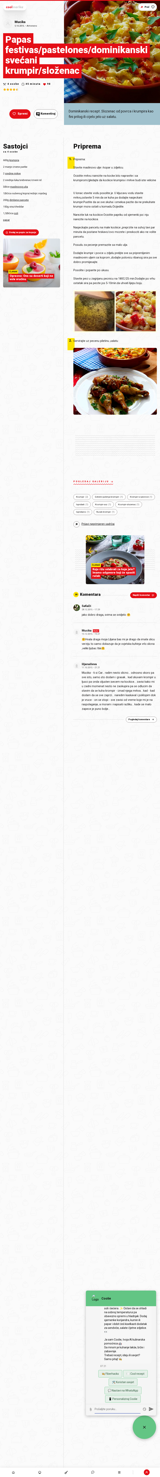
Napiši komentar (141, 595)
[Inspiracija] (40, 1472)
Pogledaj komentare (139, 719)
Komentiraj (46, 113)
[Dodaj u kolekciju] (153, 7)
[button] (93, 1472)
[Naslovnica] (13, 1472)
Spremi (23, 113)
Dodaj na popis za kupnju (22, 232)
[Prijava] (146, 1472)
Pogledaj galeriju (91, 481)
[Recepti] (66, 1472)
